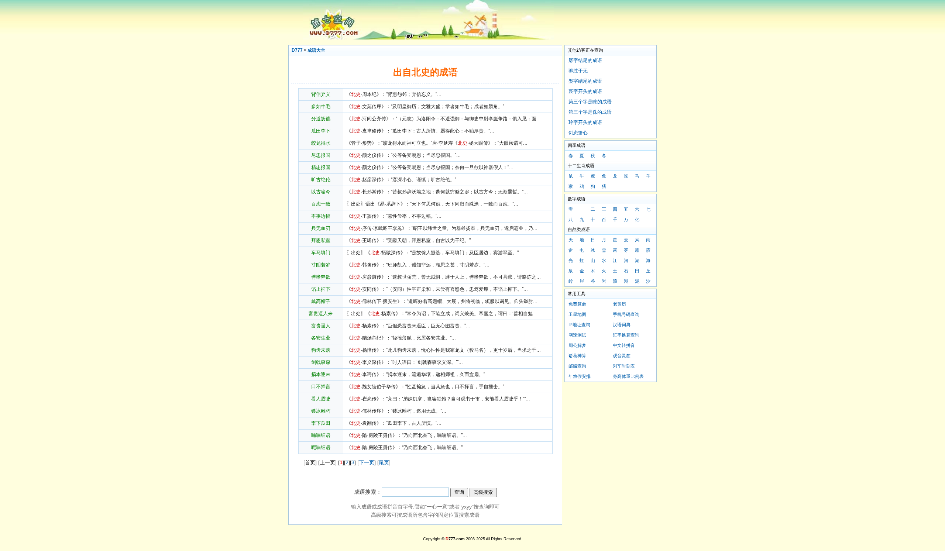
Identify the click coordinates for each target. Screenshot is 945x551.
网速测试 (577, 335)
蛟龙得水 (320, 143)
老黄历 (619, 304)
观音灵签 (621, 355)
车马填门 (320, 252)
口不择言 (320, 386)
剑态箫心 (578, 132)
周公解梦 (577, 345)
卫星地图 (577, 314)
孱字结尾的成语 (585, 60)
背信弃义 (320, 94)
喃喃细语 (320, 435)
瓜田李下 (320, 131)
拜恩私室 (320, 240)
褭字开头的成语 (585, 91)
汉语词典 (621, 324)
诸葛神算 (577, 355)
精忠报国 (320, 167)
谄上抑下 (320, 289)
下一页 (366, 462)
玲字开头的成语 (585, 122)
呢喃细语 (320, 447)
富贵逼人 (320, 325)
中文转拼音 (624, 345)
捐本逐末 (320, 374)
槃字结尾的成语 (585, 81)
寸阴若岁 (320, 265)
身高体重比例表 (628, 376)
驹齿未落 (320, 350)
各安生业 (320, 338)
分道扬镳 (320, 118)
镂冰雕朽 (320, 411)
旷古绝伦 (320, 179)
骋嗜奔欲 (320, 277)
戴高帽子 (320, 301)
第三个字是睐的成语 (590, 101)
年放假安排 (579, 376)
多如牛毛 (320, 106)
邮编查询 (577, 366)
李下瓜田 (320, 423)
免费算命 (577, 304)
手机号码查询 (626, 314)
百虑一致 (320, 204)
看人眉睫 (320, 399)
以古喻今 (320, 191)
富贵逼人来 (321, 313)
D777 (297, 50)
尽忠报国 (320, 155)
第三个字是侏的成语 (590, 112)
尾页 (384, 462)
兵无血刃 (320, 228)
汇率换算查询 (626, 335)
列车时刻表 (624, 366)
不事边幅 (320, 216)
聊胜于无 (578, 70)
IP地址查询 (579, 324)
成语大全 (316, 50)
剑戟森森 (320, 362)
